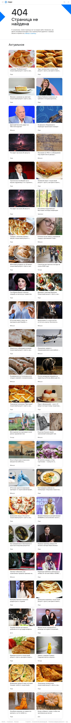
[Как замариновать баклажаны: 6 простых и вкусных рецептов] (22, 538)
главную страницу (30, 33)
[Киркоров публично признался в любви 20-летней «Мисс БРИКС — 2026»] (49, 566)
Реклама (16, 721)
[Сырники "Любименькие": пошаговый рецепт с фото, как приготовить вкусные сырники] (22, 63)
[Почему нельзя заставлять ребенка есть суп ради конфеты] (22, 622)
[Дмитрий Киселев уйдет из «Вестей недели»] (22, 119)
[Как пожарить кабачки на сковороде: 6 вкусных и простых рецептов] (49, 482)
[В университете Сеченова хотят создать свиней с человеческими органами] (22, 370)
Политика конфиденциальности (56, 721)
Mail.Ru (3, 721)
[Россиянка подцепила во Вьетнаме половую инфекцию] (49, 203)
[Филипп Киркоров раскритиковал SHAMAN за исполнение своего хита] (49, 510)
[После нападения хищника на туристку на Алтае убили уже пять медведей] (49, 370)
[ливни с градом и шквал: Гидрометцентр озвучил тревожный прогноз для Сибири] (49, 649)
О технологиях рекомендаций (39, 721)
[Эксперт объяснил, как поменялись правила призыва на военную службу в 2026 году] (22, 566)
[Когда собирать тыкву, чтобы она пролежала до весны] (49, 705)
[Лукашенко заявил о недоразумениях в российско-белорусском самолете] (49, 342)
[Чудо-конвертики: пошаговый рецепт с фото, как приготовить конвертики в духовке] (49, 63)
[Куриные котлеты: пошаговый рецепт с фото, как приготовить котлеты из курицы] (22, 649)
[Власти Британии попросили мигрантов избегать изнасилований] (22, 454)
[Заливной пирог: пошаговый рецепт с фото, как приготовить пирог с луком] (49, 175)
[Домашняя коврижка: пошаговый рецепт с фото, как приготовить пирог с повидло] (49, 594)
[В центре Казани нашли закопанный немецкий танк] (49, 426)
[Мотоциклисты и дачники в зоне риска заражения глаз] (22, 426)
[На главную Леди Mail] (9, 2)
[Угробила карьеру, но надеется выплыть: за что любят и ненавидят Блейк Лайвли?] (22, 705)
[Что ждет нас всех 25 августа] (22, 147)
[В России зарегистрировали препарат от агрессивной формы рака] (22, 482)
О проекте (28, 721)
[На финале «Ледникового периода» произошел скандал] (49, 119)
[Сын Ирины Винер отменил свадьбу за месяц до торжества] (22, 286)
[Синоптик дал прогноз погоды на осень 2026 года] (49, 258)
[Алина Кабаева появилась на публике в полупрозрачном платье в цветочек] (49, 91)
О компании (10, 721)
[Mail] (6, 2)
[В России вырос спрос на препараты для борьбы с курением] (22, 314)
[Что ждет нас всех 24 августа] (22, 203)
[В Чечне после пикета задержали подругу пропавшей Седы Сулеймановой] (49, 231)
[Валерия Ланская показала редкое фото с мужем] (22, 594)
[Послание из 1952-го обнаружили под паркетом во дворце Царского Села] (49, 147)
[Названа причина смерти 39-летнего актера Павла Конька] (49, 538)
